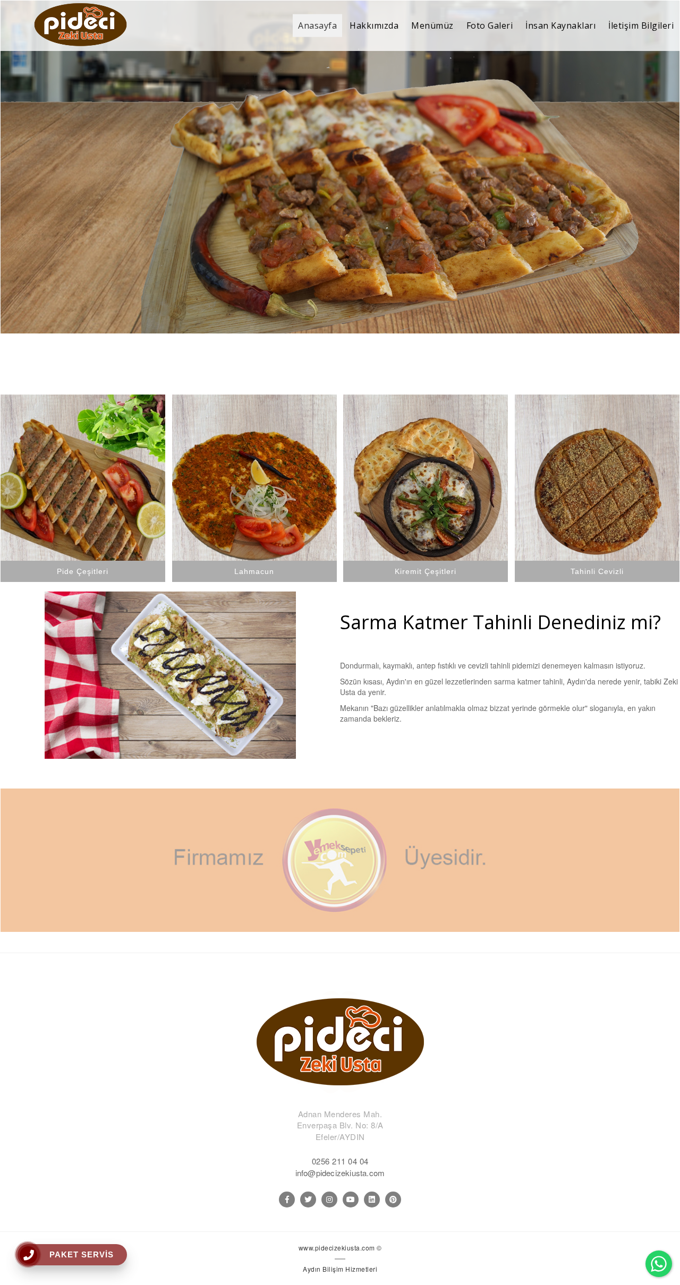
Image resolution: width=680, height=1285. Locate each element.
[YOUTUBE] (351, 1199)
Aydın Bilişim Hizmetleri (340, 1268)
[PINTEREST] (393, 1199)
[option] (340, 168)
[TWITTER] (308, 1199)
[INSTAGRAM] (329, 1199)
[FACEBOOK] (287, 1199)
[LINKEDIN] (372, 1199)
